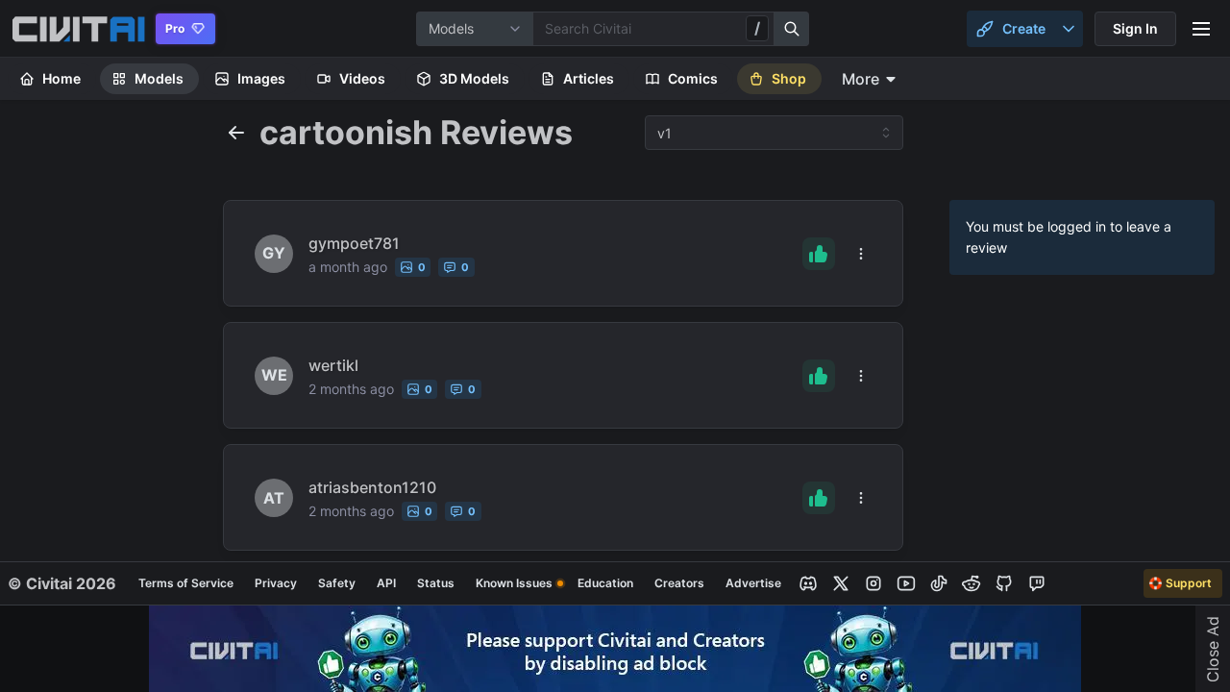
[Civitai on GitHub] (1004, 583)
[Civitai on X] (840, 583)
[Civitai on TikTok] (938, 583)
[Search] (792, 29)
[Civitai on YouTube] (906, 583)
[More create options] (1068, 29)
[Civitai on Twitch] (1037, 583)
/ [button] (757, 27)
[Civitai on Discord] (808, 583)
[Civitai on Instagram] (873, 583)
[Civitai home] (78, 28)
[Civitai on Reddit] (971, 583)
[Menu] (1201, 28)
